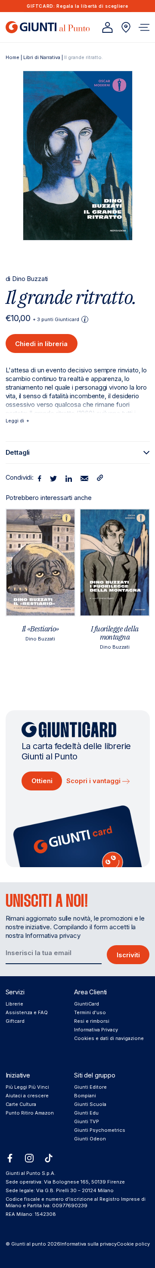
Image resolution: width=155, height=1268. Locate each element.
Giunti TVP (86, 1121)
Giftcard (15, 1021)
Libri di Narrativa (41, 57)
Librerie (14, 1004)
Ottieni (42, 781)
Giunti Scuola (90, 1104)
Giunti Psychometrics (99, 1130)
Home (12, 57)
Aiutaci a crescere (27, 1096)
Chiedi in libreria (41, 344)
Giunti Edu (86, 1113)
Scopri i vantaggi (94, 781)
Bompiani (85, 1096)
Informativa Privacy (96, 1030)
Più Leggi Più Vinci (27, 1087)
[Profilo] (107, 27)
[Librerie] (126, 27)
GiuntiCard (86, 1004)
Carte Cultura (21, 1104)
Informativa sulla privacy (88, 1243)
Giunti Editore (90, 1087)
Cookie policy (133, 1243)
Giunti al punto (28, 1244)
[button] (144, 27)
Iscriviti (128, 955)
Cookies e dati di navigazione (109, 1038)
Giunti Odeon (90, 1139)
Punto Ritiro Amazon (30, 1113)
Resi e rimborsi (91, 1021)
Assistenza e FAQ (27, 1012)
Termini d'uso (90, 1012)
